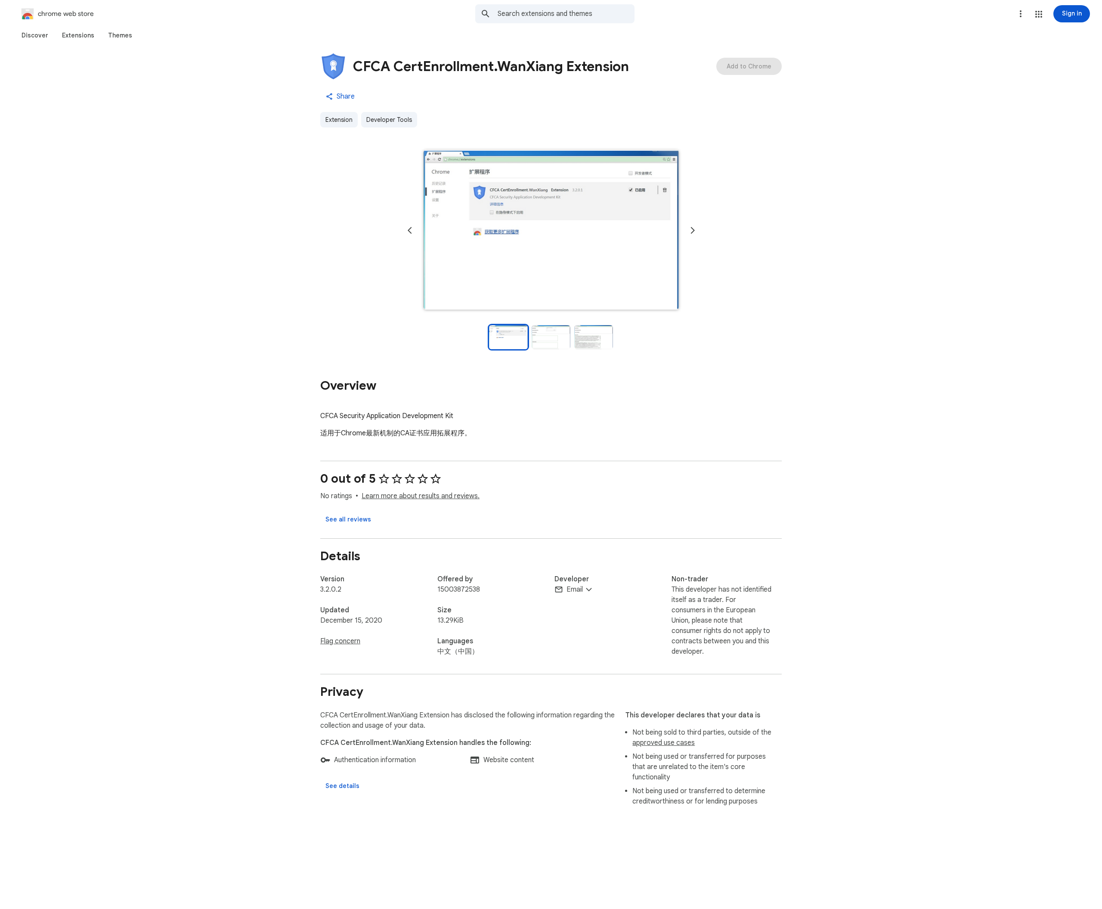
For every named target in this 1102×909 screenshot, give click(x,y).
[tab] (35, 35)
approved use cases (663, 742)
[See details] (342, 786)
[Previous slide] (409, 230)
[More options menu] (1020, 13)
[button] (1038, 14)
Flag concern (340, 641)
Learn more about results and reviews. (421, 496)
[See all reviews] (348, 519)
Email (574, 589)
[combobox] (566, 14)
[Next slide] (692, 230)
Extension (339, 120)
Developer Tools (389, 120)
